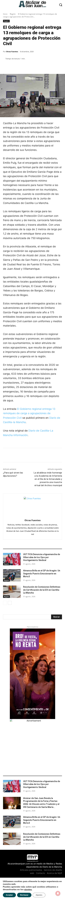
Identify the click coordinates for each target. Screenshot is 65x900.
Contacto (40, 873)
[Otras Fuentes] (32, 505)
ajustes (28, 889)
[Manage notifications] (57, 893)
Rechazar (24, 895)
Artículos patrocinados (31, 870)
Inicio (5, 14)
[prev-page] (5, 603)
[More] (55, 66)
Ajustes (39, 895)
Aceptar (9, 895)
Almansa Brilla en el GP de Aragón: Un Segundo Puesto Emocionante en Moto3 (41, 573)
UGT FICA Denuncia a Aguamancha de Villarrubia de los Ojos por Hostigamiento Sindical (41, 557)
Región (13, 14)
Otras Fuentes (12, 51)
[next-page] (10, 603)
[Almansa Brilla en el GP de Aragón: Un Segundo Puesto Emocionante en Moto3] (12, 575)
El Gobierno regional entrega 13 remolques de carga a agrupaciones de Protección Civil (29, 413)
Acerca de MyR (54, 873)
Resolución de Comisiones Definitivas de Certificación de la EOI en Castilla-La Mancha (41, 590)
